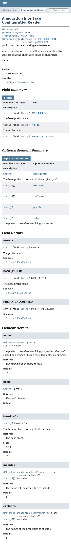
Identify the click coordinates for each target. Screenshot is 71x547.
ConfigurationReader (33, 10)
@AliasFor (9, 342)
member (20, 342)
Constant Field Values (18, 262)
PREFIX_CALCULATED (43, 136)
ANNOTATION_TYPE (24, 35)
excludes (38, 185)
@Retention (8, 32)
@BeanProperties (12, 39)
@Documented (9, 29)
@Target (6, 35)
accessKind (29, 39)
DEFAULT (42, 42)
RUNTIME (22, 32)
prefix (37, 207)
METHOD (43, 39)
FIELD (51, 39)
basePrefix (40, 174)
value (36, 218)
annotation (23, 472)
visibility (29, 42)
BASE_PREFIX (39, 113)
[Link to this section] (29, 89)
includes (38, 196)
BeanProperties (40, 472)
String (24, 113)
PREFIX (35, 124)
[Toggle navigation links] (4, 3)
